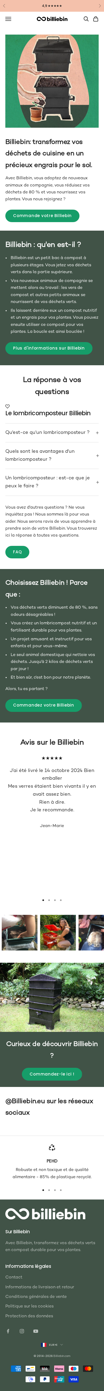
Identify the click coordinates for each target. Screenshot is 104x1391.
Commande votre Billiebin (42, 215)
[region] (52, 1162)
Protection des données (29, 1316)
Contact (13, 1277)
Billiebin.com (61, 1356)
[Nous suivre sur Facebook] (8, 1331)
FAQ (17, 552)
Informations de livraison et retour (39, 1287)
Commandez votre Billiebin (43, 705)
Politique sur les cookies (29, 1306)
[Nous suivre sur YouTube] (35, 1331)
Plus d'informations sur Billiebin (49, 348)
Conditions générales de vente (36, 1297)
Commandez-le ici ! (52, 1074)
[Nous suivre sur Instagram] (22, 1331)
